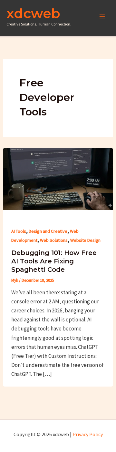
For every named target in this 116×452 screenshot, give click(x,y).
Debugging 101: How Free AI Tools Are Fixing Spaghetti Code (54, 261)
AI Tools (18, 231)
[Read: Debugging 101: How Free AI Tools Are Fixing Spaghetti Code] (58, 178)
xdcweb (33, 13)
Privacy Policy (87, 434)
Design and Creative (48, 231)
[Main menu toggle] (102, 16)
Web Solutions (54, 240)
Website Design (85, 240)
